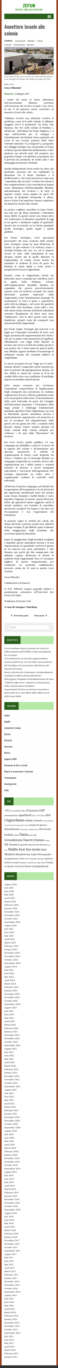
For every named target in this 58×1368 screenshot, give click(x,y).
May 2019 (9, 1182)
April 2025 (9, 939)
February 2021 (11, 1110)
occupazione (11, 858)
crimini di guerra (37, 824)
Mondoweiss (23, 854)
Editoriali (8, 740)
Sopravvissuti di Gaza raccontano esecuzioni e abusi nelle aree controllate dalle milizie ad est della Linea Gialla (27, 693)
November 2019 (12, 1161)
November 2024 (12, 956)
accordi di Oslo (17, 810)
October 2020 (11, 1124)
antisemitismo (11, 815)
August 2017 (10, 1254)
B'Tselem (41, 815)
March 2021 (10, 1106)
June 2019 (9, 1178)
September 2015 (12, 1332)
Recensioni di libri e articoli (15, 765)
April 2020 (9, 1144)
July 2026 (8, 887)
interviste (8, 746)
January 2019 (10, 1195)
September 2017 (12, 1250)
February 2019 (11, 1192)
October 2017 (11, 1247)
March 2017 (10, 1271)
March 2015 (10, 1349)
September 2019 (12, 1168)
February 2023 (11, 1028)
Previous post (21, 615)
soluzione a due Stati (36, 862)
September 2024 (12, 963)
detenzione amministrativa (29, 829)
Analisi (7, 715)
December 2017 (12, 1240)
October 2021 (11, 1082)
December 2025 (12, 911)
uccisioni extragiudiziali (34, 866)
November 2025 (12, 915)
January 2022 (10, 1072)
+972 (7, 810)
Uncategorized (10, 784)
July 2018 (8, 1216)
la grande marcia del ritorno (32, 844)
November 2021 (12, 1079)
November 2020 (12, 1120)
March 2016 (10, 1312)
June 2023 (9, 1014)
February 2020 (11, 1151)
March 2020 (10, 1147)
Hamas (39, 840)
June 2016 (9, 1302)
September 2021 (12, 1086)
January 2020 (10, 1154)
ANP (42, 810)
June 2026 (9, 891)
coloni (40, 40)
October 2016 (11, 1288)
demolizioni (19, 44)
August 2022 (10, 1048)
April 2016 (9, 1308)
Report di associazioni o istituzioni (18, 771)
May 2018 (9, 1223)
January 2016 (10, 1319)
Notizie (7, 752)
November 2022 (12, 1038)
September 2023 (12, 1004)
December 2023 (12, 993)
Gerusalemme (13, 840)
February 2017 (11, 1274)
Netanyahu (44, 854)
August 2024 (10, 966)
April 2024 (9, 980)
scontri (15, 862)
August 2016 (10, 1295)
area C (34, 815)
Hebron (47, 840)
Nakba (34, 854)
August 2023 (10, 1007)
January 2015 (10, 1356)
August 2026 (10, 884)
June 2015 (9, 1339)
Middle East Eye (19, 849)
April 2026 (9, 898)
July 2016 (8, 1298)
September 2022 (12, 1045)
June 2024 (9, 973)
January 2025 (10, 949)
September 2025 (12, 922)
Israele (13, 844)
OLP (27, 859)
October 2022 (11, 1041)
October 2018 (11, 1206)
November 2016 (12, 1284)
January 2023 (10, 1031)
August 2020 (10, 1130)
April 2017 (9, 1267)
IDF (6, 844)
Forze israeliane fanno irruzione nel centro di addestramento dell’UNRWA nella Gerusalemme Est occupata (27, 652)
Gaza (23, 834)
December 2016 (12, 1281)
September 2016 (12, 1291)
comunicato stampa (12, 727)
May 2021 (9, 1100)
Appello (7, 721)
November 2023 (12, 997)
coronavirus (48, 820)
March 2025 (10, 942)
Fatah (16, 835)
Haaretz (30, 44)
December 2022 (12, 1035)
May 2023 (9, 1017)
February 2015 (11, 1353)
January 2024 (10, 990)
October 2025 (11, 918)
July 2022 (8, 1052)
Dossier (7, 734)
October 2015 (11, 1329)
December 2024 (12, 952)
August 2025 (10, 925)
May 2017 (9, 1264)
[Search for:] (29, 627)
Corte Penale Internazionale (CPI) (16, 825)
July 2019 (8, 1175)
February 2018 (11, 1233)
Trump (49, 862)
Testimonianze (10, 777)
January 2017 (10, 1278)
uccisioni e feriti (12, 866)
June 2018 (9, 1219)
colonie (8, 44)
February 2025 (11, 945)
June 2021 (9, 1096)
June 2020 (9, 1137)
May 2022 (9, 1059)
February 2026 (11, 904)
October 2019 (11, 1165)
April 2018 (9, 1226)
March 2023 (10, 1024)
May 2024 (9, 976)
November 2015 (12, 1326)
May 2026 (9, 894)
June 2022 (9, 1055)
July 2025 (8, 928)
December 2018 (12, 1199)
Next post (39, 615)
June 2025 (9, 932)
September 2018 (12, 1209)
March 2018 (10, 1230)
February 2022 (11, 1069)
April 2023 (9, 1021)
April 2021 (9, 1103)
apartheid (25, 815)
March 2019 (10, 1189)
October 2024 (11, 959)
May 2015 (9, 1343)
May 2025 (9, 935)
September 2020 (12, 1127)
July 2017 (8, 1257)
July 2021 (8, 1093)
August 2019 (10, 1171)
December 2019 (12, 1158)
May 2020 (9, 1141)
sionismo (23, 862)
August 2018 (10, 1213)
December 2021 (12, 1076)
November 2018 (12, 1202)
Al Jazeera (31, 810)
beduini (31, 40)
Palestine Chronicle (37, 859)
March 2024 (10, 983)
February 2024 (11, 987)
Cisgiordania (14, 820)
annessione (20, 40)
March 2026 (10, 901)
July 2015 (8, 1336)
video (6, 790)
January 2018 (10, 1237)
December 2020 (12, 1117)
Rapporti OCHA (10, 759)
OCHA (22, 858)
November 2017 (12, 1243)
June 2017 (9, 1261)
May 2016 (9, 1305)
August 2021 (10, 1089)
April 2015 (9, 1346)
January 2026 (10, 908)
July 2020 (8, 1134)
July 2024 (8, 969)
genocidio (33, 835)
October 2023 (11, 1000)
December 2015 (12, 1322)
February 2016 (11, 1315)
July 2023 (8, 1011)
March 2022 (10, 1065)
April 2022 (9, 1062)
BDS (48, 815)
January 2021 (10, 1113)
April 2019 (9, 1185)
